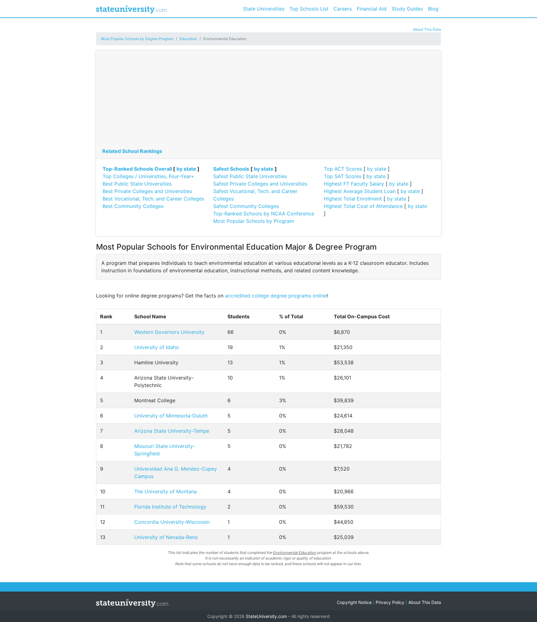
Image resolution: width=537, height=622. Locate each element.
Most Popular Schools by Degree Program (137, 38)
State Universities (263, 9)
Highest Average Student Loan (360, 191)
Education (188, 38)
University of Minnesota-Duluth (171, 415)
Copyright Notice (354, 602)
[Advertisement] (268, 100)
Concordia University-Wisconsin (171, 522)
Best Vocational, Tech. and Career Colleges (153, 199)
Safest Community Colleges (246, 206)
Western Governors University (169, 332)
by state (186, 169)
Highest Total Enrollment (353, 199)
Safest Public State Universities (250, 176)
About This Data (427, 29)
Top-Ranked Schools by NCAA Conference (263, 213)
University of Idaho (156, 347)
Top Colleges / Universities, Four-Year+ (148, 176)
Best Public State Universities (137, 184)
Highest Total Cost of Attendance (363, 206)
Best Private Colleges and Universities (147, 191)
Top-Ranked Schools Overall (137, 169)
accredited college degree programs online (276, 296)
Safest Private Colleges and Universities (260, 184)
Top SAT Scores (342, 176)
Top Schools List (308, 9)
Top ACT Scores (343, 169)
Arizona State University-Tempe (171, 431)
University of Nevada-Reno (166, 537)
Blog (433, 9)
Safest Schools (231, 169)
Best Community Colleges (133, 206)
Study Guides (407, 9)
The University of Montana (165, 491)
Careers (342, 9)
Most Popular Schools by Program (253, 221)
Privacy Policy (390, 602)
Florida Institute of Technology (170, 507)
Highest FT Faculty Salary (354, 184)
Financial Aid (372, 9)
